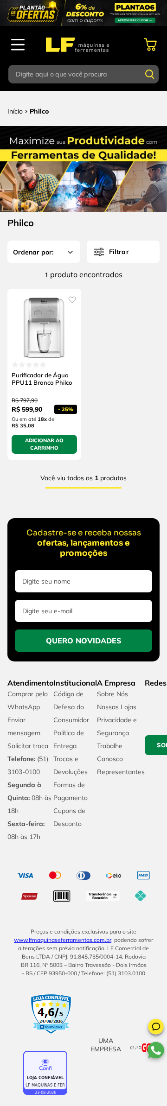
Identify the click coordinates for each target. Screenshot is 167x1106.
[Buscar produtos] (150, 74)
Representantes (121, 772)
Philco (39, 111)
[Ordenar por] (43, 252)
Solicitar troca (27, 746)
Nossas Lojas (116, 707)
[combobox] (83, 74)
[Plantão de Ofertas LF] (83, 13)
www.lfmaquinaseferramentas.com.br (62, 939)
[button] (156, 1028)
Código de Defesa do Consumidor (71, 707)
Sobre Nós (112, 694)
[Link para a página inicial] (15, 111)
